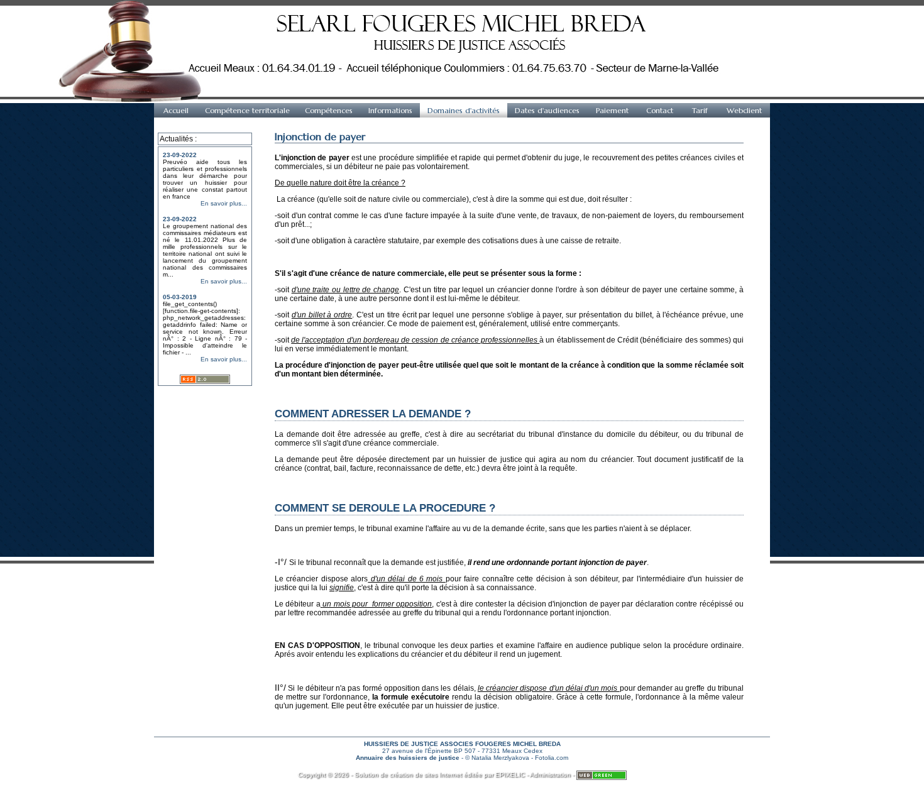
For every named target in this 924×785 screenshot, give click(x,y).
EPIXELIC (510, 774)
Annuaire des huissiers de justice (407, 757)
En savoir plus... (224, 203)
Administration (550, 774)
